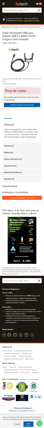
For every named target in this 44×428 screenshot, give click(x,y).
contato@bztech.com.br (26, 411)
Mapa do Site (29, 359)
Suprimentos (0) (10, 166)
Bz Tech (21, 3)
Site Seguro (35, 372)
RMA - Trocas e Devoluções (28, 370)
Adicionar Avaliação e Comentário (23, 198)
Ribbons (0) (8, 152)
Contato (4, 367)
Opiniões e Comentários (11, 353)
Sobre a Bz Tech (7, 351)
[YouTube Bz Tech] (21, 336)
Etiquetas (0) (9, 146)
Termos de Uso (25, 372)
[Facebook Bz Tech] (10, 336)
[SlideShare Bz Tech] (32, 336)
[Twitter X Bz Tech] (15, 336)
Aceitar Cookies (28, 424)
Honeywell (15, 27)
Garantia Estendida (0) (12, 172)
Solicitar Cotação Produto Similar (22, 105)
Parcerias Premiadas (25, 356)
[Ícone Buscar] (39, 10)
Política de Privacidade (11, 372)
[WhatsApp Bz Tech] (39, 424)
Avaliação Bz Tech (26, 353)
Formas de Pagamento (25, 367)
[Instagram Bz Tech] (4, 336)
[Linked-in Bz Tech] (27, 336)
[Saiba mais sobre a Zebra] (22, 240)
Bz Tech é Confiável (10, 356)
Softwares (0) (9, 179)
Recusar (17, 424)
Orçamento (12, 367)
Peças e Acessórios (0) (13, 159)
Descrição (8, 118)
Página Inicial (7, 27)
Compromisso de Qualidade (23, 351)
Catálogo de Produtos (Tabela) (13, 359)
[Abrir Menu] (4, 3)
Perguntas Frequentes (11, 370)
